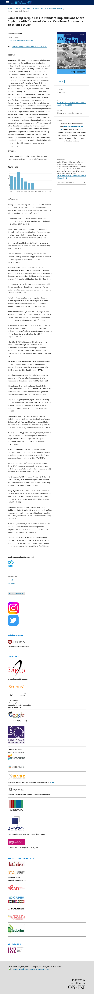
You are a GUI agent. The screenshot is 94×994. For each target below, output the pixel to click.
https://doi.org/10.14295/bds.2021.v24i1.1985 (29, 47)
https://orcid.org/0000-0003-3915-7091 (21, 40)
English (10, 580)
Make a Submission (16, 594)
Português (11, 583)
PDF (61, 81)
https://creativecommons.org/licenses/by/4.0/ (31, 969)
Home (10, 9)
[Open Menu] (7, 2)
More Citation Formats (66, 183)
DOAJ (52, 782)
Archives (17, 9)
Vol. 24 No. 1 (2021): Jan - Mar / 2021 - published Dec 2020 (42, 9)
